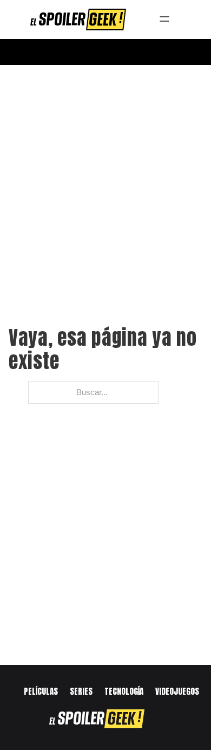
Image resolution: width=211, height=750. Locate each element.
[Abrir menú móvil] (105, 52)
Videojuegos (177, 691)
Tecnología (123, 691)
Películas (41, 691)
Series (81, 691)
